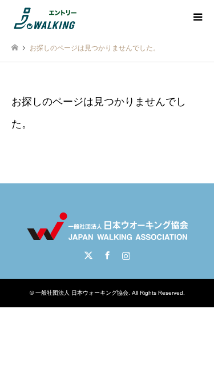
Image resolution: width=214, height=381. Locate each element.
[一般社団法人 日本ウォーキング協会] (46, 17)
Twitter (88, 255)
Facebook (107, 255)
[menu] (197, 17)
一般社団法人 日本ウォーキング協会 (81, 293)
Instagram (126, 255)
